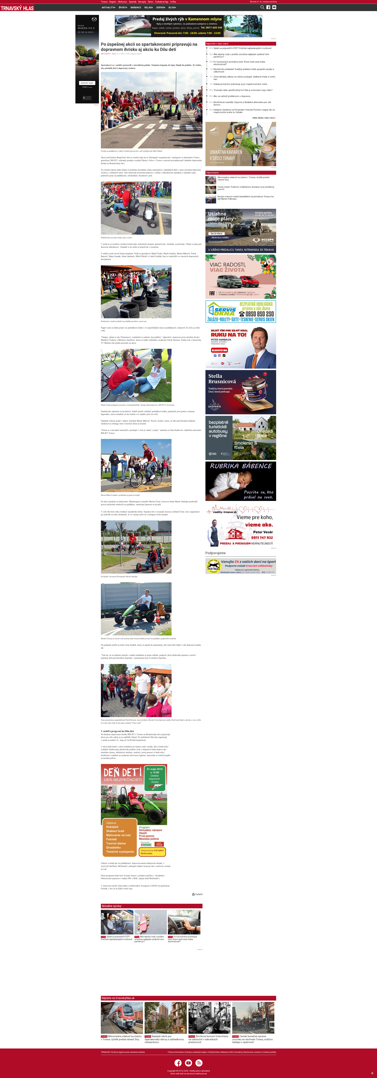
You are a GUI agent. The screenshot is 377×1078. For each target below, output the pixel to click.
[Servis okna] (240, 311)
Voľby (173, 1)
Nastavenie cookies (252, 1052)
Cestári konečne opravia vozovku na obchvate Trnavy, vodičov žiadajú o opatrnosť (252, 1039)
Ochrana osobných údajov (196, 1052)
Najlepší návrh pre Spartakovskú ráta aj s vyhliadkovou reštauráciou (164, 1039)
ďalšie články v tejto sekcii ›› (264, 118)
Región (112, 1)
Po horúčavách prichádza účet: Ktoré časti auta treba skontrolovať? (182, 939)
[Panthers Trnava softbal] (240, 566)
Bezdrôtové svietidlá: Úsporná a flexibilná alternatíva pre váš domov (242, 103)
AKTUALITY (105, 54)
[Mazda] (87, 59)
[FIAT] (240, 277)
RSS (231, 1052)
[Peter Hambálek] (240, 346)
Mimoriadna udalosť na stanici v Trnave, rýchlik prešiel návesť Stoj (243, 178)
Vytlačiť (198, 894)
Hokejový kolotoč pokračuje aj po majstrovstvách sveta (240, 84)
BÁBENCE (136, 7)
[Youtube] (274, 7)
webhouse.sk (201, 1073)
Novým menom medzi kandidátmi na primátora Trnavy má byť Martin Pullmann (246, 197)
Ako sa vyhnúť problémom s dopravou (232, 96)
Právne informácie (175, 1052)
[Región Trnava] (240, 438)
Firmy (114, 54)
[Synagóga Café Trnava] (240, 144)
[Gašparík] (240, 392)
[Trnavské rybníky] (188, 26)
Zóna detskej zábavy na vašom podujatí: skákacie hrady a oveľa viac (244, 78)
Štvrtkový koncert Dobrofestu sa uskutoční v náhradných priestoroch (208, 1039)
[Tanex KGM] (240, 231)
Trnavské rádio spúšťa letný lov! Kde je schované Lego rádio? (243, 90)
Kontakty (238, 1052)
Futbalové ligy (161, 1)
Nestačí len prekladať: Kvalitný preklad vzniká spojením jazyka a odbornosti (244, 70)
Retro (150, 1)
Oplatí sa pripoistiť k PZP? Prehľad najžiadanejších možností (116, 937)
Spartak (132, 1)
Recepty (142, 1)
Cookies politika (269, 1052)
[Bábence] (240, 481)
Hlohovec (122, 1)
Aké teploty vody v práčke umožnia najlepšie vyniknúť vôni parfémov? (149, 939)
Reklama (224, 1052)
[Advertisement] (125, 971)
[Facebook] (268, 7)
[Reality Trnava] (240, 524)
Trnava (104, 1)
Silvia (274, 1)
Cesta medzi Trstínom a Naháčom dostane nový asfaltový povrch (246, 188)
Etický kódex (214, 1052)
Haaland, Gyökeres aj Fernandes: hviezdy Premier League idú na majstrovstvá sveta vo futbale (244, 111)
